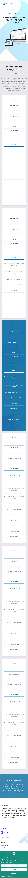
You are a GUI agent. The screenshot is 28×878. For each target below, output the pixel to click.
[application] (14, 864)
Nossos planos (4, 845)
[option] (4, 832)
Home (2, 840)
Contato (2, 850)
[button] (24, 4)
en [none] (4, 832)
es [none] (7, 832)
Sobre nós (3, 842)
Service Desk (4, 847)
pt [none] (2, 832)
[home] (8, 4)
